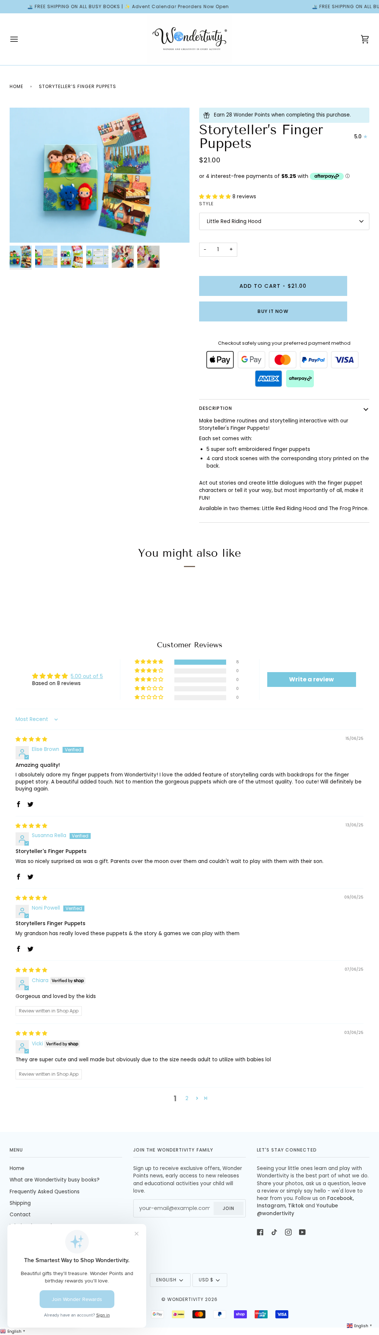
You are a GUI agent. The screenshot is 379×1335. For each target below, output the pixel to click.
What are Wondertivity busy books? (55, 1179)
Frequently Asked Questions (45, 1191)
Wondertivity (185, 1299)
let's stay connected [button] (287, 1150)
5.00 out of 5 (87, 676)
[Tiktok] (274, 1232)
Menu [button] (16, 1150)
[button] (215, 196)
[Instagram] (288, 1232)
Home (16, 86)
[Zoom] (100, 175)
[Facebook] (260, 1232)
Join (228, 1208)
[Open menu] (21, 39)
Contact (20, 1214)
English (166, 1280)
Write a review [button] (311, 679)
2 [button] (186, 1098)
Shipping (20, 1203)
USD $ (206, 1280)
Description (215, 408)
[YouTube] (302, 1232)
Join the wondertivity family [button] (173, 1150)
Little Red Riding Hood (234, 221)
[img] (31, 739)
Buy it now (273, 311)
